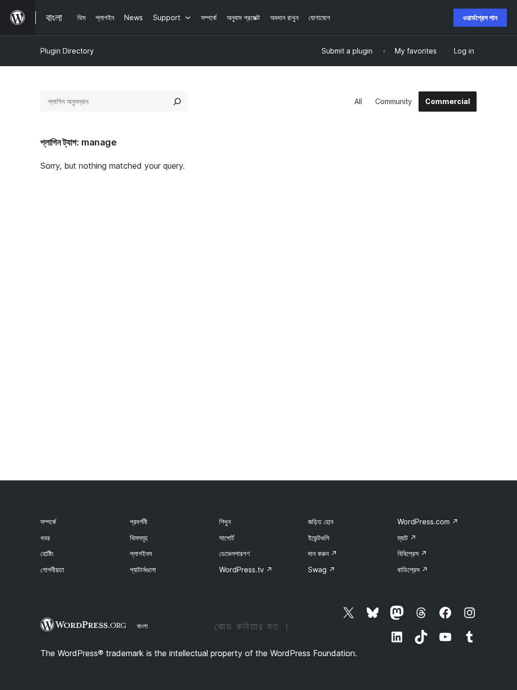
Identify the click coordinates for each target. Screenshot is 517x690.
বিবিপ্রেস (412, 553)
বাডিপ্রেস (412, 569)
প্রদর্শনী (138, 521)
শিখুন (225, 521)
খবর (45, 537)
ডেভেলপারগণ (234, 553)
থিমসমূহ (138, 537)
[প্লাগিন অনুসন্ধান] (177, 101)
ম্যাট (407, 537)
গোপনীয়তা (52, 569)
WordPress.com (427, 521)
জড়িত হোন (320, 521)
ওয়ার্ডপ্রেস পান (480, 17)
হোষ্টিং (47, 553)
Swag (321, 569)
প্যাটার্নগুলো (143, 569)
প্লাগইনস (141, 553)
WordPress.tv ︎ (246, 569)
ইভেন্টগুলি (318, 537)
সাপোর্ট (226, 537)
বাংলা (142, 626)
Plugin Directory (67, 50)
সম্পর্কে (48, 521)
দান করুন (322, 553)
